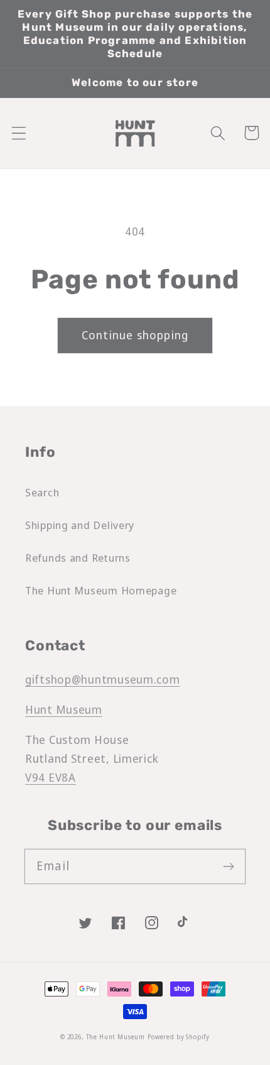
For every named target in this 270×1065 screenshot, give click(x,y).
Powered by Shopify (179, 1036)
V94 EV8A (50, 777)
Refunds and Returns (78, 557)
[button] (19, 133)
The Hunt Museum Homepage (100, 590)
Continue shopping (135, 334)
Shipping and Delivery (79, 525)
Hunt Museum (63, 709)
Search (42, 492)
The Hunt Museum (116, 1036)
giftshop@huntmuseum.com (102, 679)
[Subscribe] (228, 866)
